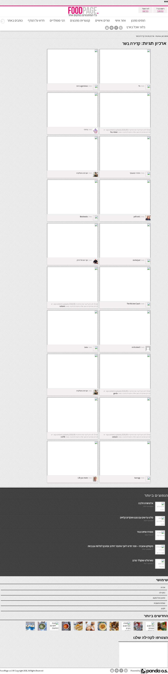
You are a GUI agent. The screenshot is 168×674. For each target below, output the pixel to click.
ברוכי (86, 129)
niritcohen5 (136, 347)
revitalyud (136, 260)
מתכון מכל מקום (159, 598)
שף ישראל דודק (82, 260)
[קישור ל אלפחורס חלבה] (160, 510)
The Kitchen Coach (133, 303)
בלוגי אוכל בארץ (135, 27)
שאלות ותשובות (159, 603)
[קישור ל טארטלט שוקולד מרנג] (160, 567)
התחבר (160, 11)
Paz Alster (114, 132)
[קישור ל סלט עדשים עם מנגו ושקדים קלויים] (160, 524)
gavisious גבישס (82, 86)
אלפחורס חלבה (145, 503)
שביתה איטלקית (82, 173)
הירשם (145, 11)
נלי (139, 86)
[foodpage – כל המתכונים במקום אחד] (83, 16)
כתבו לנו (162, 592)
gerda (116, 393)
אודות (163, 587)
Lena (86, 347)
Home (158, 36)
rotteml (62, 306)
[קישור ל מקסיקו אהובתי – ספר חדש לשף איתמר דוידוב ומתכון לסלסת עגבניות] (160, 553)
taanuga (137, 478)
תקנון (163, 608)
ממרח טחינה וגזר (145, 532)
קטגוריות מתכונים (80, 20)
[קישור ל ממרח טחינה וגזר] (160, 539)
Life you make (83, 478)
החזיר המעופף (135, 173)
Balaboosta (84, 216)
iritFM (63, 437)
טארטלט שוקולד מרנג (142, 560)
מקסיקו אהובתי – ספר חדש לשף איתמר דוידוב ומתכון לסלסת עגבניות (120, 546)
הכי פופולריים (57, 20)
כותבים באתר (15, 20)
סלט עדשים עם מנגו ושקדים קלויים (136, 517)
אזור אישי (120, 20)
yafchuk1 (137, 216)
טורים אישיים (102, 20)
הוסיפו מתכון (138, 20)
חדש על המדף (36, 20)
